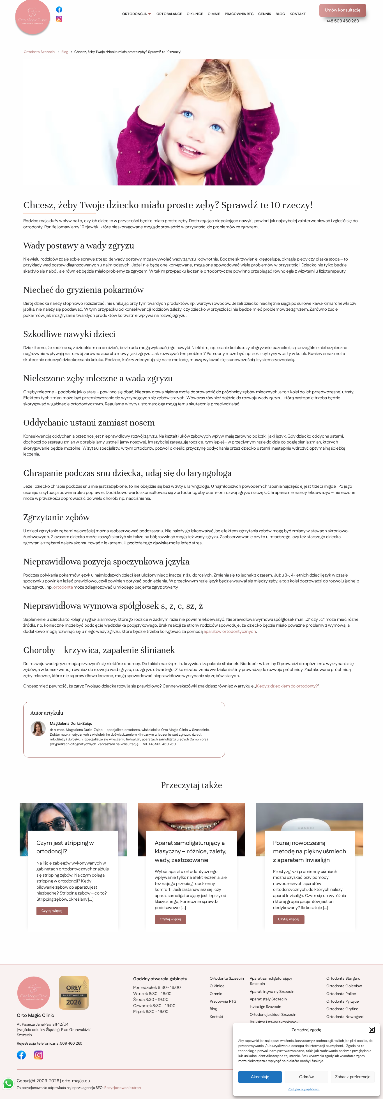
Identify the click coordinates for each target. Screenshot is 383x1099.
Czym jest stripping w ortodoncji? (65, 847)
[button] (372, 1030)
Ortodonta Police (341, 994)
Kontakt (298, 14)
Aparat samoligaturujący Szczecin (271, 981)
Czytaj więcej (52, 911)
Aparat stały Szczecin (268, 999)
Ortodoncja (134, 14)
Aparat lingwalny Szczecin (272, 992)
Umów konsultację (343, 10)
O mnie (214, 14)
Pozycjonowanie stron (122, 1087)
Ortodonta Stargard (343, 978)
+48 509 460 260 (342, 21)
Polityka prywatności (303, 1089)
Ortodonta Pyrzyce (342, 1001)
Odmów (306, 1076)
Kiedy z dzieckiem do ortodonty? (287, 686)
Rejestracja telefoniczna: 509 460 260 (49, 1043)
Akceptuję (260, 1076)
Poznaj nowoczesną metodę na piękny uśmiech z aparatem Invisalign (309, 851)
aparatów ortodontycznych (230, 632)
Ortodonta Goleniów (344, 986)
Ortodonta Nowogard (344, 1017)
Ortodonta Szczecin (39, 52)
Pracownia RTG (239, 14)
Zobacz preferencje (352, 1076)
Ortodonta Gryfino (342, 1009)
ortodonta (63, 587)
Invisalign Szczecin (265, 1007)
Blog (280, 14)
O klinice (195, 14)
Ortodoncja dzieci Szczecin (273, 1014)
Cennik (264, 14)
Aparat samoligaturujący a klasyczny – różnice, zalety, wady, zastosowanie (190, 851)
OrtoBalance (169, 14)
